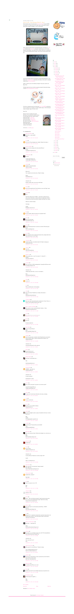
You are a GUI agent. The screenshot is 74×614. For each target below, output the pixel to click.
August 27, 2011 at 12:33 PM (32, 572)
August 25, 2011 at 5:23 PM (32, 389)
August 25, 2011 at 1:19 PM (32, 346)
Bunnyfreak (27, 441)
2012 (55, 65)
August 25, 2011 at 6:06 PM (32, 395)
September (57, 72)
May (56, 143)
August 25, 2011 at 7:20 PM (32, 408)
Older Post (49, 586)
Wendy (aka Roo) (28, 473)
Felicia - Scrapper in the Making (31, 306)
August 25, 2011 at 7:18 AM (32, 189)
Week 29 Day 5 (57, 132)
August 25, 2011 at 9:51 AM (32, 267)
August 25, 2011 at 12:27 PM (32, 332)
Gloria (27, 496)
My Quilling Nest (28, 575)
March (56, 147)
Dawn (26, 569)
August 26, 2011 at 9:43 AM (32, 519)
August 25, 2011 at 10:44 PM (32, 470)
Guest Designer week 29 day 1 (59, 138)
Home (37, 586)
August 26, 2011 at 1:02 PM (32, 542)
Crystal (27, 233)
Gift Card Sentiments (31, 81)
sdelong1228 (28, 490)
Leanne (27, 186)
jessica (27, 224)
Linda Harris (28, 240)
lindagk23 (27, 335)
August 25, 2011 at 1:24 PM (32, 354)
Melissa (27, 392)
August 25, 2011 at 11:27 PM (32, 488)
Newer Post (25, 586)
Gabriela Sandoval (28, 356)
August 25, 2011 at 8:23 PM (32, 438)
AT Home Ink (28, 299)
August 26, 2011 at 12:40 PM (32, 535)
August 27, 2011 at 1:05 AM (32, 566)
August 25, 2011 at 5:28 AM (32, 137)
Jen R (26, 313)
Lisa (26, 285)
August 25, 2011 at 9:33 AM (32, 260)
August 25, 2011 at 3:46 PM (32, 380)
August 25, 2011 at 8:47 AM (32, 244)
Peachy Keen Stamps (40, 23)
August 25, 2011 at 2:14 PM (32, 364)
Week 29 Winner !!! (58, 131)
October (56, 71)
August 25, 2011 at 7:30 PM (32, 420)
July (56, 140)
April (56, 145)
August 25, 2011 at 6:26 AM (32, 161)
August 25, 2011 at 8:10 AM (32, 230)
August (56, 74)
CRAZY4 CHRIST (29, 146)
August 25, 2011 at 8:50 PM (32, 444)
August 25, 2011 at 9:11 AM (32, 251)
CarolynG (27, 262)
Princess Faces (32, 48)
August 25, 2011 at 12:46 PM (32, 341)
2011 (55, 66)
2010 (55, 152)
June (56, 142)
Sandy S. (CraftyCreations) (30, 521)
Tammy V (27, 247)
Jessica (27, 404)
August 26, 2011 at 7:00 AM (32, 502)
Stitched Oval (33, 119)
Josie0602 (27, 423)
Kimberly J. (27, 254)
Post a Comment (25, 584)
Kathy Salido (28, 327)
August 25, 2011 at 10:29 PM (32, 462)
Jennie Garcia (28, 464)
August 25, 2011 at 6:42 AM (32, 168)
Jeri (26, 513)
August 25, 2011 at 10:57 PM (32, 478)
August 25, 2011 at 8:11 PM (32, 428)
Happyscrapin (28, 563)
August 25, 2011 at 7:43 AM (32, 215)
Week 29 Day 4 (57, 134)
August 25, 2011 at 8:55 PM (32, 451)
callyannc (27, 531)
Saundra (27, 411)
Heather (27, 349)
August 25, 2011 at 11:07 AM (32, 303)
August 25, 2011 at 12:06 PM (32, 316)
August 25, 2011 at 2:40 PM (32, 371)
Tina (26, 398)
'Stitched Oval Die (30, 79)
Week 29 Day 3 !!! (58, 135)
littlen (26, 279)
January (56, 150)
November (56, 69)
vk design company (40, 595)
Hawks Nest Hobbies (29, 133)
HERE (45, 106)
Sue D (27, 446)
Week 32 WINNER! (58, 83)
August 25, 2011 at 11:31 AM (32, 310)
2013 (55, 63)
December (56, 68)
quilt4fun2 (27, 554)
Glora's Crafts (41, 106)
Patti (26, 211)
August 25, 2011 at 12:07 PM (32, 324)
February (56, 148)
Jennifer (27, 192)
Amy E (27, 382)
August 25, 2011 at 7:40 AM (32, 209)
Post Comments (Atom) (31, 588)
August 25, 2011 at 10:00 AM (32, 276)
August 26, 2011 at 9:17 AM (32, 510)
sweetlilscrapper (28, 154)
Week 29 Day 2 (57, 137)
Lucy (26, 140)
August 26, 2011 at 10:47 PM (32, 560)
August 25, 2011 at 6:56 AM (32, 184)
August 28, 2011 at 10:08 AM (32, 581)
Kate (26, 481)
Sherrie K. (27, 505)
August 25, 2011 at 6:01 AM (32, 143)
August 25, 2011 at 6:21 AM (32, 152)
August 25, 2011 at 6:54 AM (32, 178)
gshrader (27, 164)
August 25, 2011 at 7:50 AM (32, 222)
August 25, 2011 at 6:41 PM (32, 401)
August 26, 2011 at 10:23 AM (32, 528)
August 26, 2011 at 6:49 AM (32, 494)
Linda (26, 291)
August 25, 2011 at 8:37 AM (32, 237)
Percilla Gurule (28, 367)
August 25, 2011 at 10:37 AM (32, 288)
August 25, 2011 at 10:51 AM (32, 296)
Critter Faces (32, 117)
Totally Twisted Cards (29, 545)
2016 (55, 61)
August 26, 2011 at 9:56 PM (32, 552)
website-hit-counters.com (57, 164)
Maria (26, 217)
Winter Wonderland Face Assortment (32, 88)
